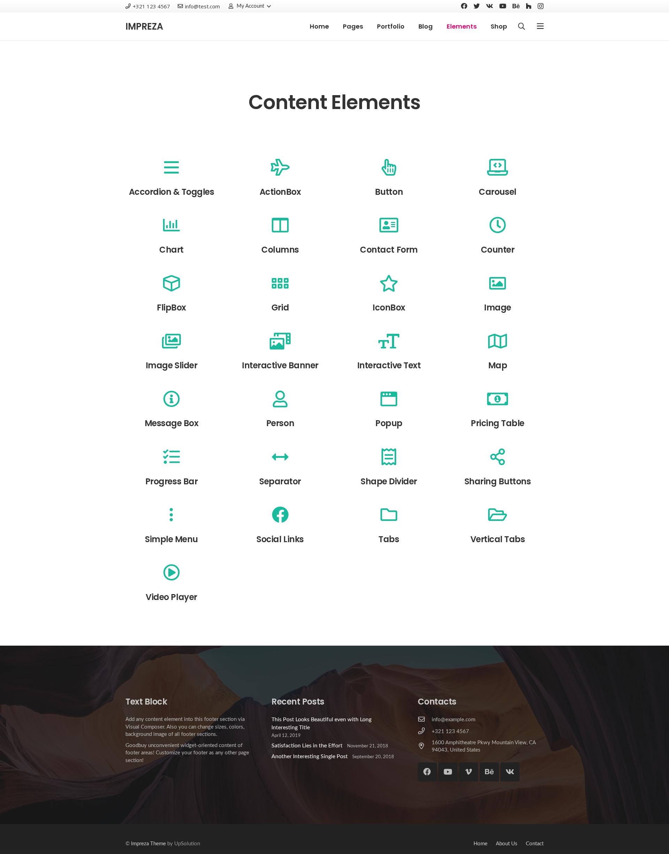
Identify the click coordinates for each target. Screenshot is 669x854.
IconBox (388, 307)
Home (480, 843)
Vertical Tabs (497, 539)
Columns (280, 249)
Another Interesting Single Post (309, 756)
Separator (280, 481)
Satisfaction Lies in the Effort (307, 745)
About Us (506, 843)
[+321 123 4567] (425, 732)
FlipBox (171, 307)
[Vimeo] (468, 772)
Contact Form (388, 249)
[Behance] (516, 6)
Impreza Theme (148, 843)
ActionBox (280, 192)
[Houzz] (528, 6)
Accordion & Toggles (171, 192)
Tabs (388, 539)
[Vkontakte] (489, 6)
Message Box (172, 423)
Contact (535, 843)
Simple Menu (171, 539)
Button (389, 192)
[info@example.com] (425, 720)
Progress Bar (171, 481)
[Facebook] (464, 6)
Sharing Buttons (497, 481)
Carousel (497, 192)
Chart (171, 249)
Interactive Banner (280, 365)
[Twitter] (477, 6)
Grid (280, 307)
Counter (498, 249)
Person (280, 423)
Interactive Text (389, 365)
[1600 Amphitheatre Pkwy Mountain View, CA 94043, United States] (425, 747)
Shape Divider (389, 481)
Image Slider (171, 365)
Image (497, 307)
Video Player (171, 597)
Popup (388, 423)
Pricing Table (497, 423)
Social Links (279, 539)
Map (497, 365)
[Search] (521, 26)
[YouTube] (502, 6)
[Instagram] (541, 6)
